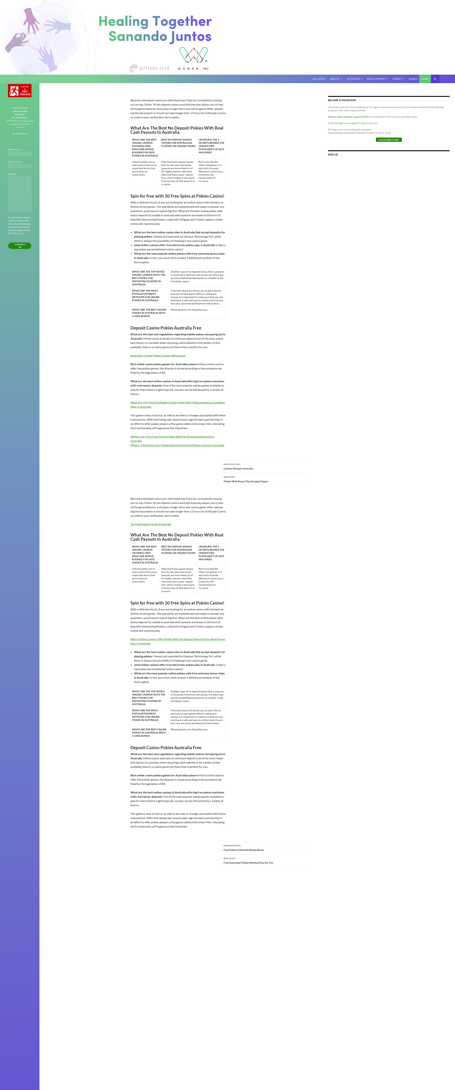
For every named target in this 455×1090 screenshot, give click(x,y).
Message (12, 174)
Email (15, 161)
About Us (334, 79)
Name (15, 149)
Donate (425, 79)
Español (413, 79)
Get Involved (353, 79)
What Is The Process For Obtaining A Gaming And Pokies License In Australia (177, 445)
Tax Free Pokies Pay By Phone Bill (150, 524)
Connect (397, 79)
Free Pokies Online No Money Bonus (244, 847)
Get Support (319, 79)
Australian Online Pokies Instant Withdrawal (157, 355)
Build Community (376, 79)
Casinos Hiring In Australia (238, 466)
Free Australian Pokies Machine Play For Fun (248, 860)
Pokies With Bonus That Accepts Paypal (246, 479)
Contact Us (20, 245)
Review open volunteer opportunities (348, 116)
